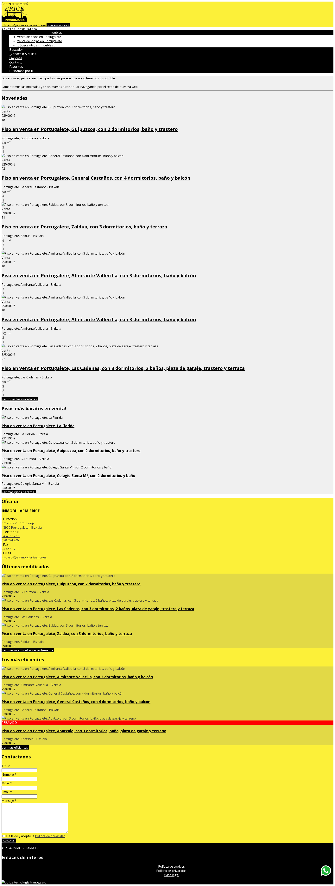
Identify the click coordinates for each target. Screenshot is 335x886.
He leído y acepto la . (35, 836)
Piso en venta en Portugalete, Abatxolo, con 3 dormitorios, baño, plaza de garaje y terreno (84, 730)
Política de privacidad (50, 836)
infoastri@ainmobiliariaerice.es (24, 25)
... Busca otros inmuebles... (36, 45)
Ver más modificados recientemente (28, 650)
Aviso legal (171, 875)
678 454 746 (28, 29)
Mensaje (9, 801)
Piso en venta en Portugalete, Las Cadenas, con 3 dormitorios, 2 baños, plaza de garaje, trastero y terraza (123, 368)
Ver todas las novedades (20, 399)
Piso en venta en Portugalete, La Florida (38, 425)
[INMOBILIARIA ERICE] (14, 21)
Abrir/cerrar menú (15, 4)
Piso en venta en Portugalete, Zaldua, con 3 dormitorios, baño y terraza (84, 226)
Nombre (9, 774)
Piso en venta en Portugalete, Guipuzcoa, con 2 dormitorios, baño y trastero (90, 129)
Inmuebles (55, 32)
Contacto (15, 62)
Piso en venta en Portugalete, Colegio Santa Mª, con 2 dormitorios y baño (68, 475)
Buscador (16, 49)
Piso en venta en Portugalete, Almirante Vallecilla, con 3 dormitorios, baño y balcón (99, 275)
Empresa (15, 58)
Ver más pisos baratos (19, 492)
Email (7, 792)
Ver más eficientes (15, 747)
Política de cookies (171, 866)
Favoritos (16, 66)
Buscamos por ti (58, 25)
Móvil (7, 783)
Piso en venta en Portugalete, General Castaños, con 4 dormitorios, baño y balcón (96, 178)
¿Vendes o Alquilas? (23, 54)
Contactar (9, 840)
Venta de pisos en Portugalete (39, 37)
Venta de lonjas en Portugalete (39, 41)
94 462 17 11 (11, 29)
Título (6, 766)
